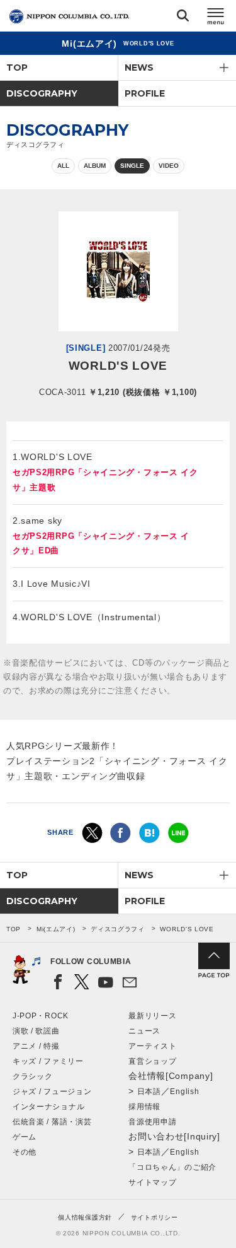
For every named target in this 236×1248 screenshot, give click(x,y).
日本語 (149, 1091)
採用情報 (144, 1106)
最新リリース (152, 1015)
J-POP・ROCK (41, 1015)
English (184, 1091)
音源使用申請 (152, 1121)
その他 (25, 1152)
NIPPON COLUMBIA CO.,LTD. (69, 16)
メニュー (216, 18)
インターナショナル (48, 1106)
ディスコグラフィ (118, 929)
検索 (183, 18)
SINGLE (132, 165)
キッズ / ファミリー (48, 1061)
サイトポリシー (154, 1217)
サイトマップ (152, 1182)
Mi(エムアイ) (56, 929)
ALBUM (95, 165)
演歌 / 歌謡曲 (36, 1031)
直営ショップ (152, 1061)
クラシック (33, 1076)
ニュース (144, 1031)
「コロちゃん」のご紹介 (172, 1167)
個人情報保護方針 (85, 1217)
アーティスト (152, 1046)
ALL (63, 165)
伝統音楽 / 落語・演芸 (52, 1121)
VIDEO (169, 165)
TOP (17, 67)
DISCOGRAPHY (41, 93)
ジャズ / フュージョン (52, 1091)
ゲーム (25, 1137)
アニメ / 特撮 (36, 1046)
